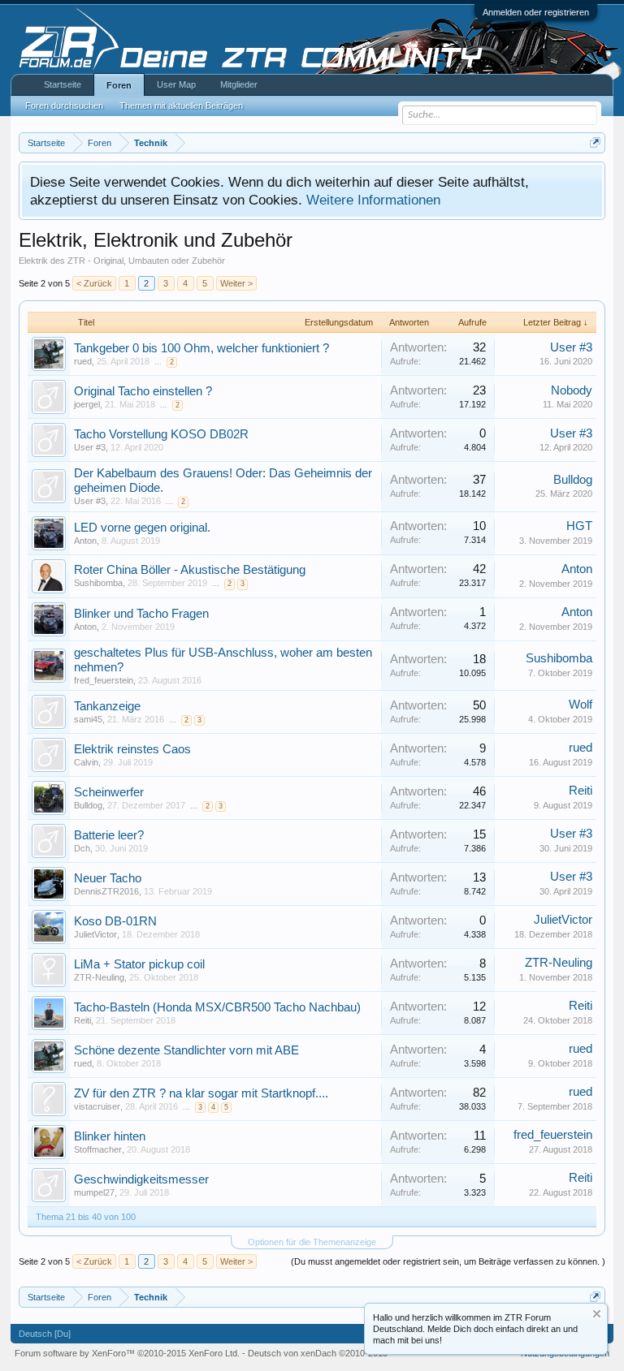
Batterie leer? (109, 835)
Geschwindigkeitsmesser (141, 1179)
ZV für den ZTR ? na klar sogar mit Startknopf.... (201, 1093)
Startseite (62, 84)
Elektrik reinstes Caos (132, 749)
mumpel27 (94, 1192)
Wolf (580, 704)
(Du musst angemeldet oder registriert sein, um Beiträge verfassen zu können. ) (448, 1261)
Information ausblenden (597, 1314)
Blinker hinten (109, 1136)
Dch (82, 848)
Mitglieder (239, 84)
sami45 (88, 719)
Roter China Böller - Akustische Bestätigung (190, 569)
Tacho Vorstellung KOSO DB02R (161, 434)
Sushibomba (98, 583)
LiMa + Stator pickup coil (139, 964)
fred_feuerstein (103, 680)
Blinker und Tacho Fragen (141, 613)
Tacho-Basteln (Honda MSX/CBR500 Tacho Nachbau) (217, 1007)
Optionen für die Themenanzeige (312, 1242)
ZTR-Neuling (99, 977)
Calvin (86, 762)
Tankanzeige (107, 706)
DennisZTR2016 (106, 891)
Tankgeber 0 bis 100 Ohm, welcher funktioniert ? (201, 348)
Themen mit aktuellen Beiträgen (181, 105)
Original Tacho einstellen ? (143, 391)
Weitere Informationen (373, 200)
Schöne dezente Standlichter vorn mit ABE (186, 1050)
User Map (176, 84)
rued (83, 361)
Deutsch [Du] (45, 1334)
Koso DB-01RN (115, 921)
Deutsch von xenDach (318, 1353)
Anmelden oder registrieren (536, 12)
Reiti (580, 790)
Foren (119, 85)
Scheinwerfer (109, 792)
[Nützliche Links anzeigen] (595, 142)
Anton (85, 540)
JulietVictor (95, 934)
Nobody (571, 390)
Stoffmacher (98, 1149)
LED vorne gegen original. (142, 527)
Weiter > (236, 283)
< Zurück (94, 283)
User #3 (571, 347)
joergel (87, 404)
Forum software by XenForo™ (127, 1353)
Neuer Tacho (107, 878)
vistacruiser (97, 1106)
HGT (579, 526)
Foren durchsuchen (64, 105)
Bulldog (572, 479)
